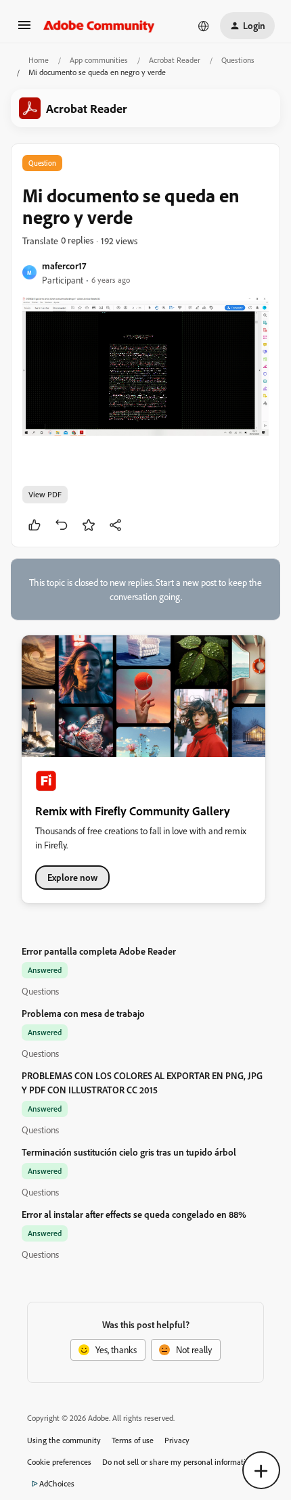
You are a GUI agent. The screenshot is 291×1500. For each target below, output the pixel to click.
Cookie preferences (59, 1462)
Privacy (176, 1440)
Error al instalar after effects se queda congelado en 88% (134, 1214)
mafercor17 (64, 265)
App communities (99, 60)
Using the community (64, 1440)
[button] (24, 29)
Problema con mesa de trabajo (83, 1013)
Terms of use (133, 1440)
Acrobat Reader (174, 60)
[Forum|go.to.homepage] (99, 26)
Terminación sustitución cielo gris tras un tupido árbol (129, 1152)
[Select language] (204, 26)
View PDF (45, 494)
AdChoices (56, 1483)
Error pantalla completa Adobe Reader (99, 951)
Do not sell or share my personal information (178, 1462)
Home (38, 60)
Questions (237, 60)
